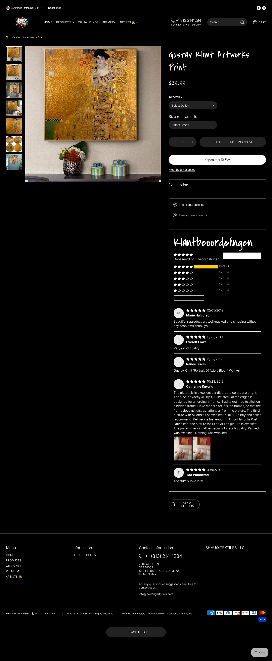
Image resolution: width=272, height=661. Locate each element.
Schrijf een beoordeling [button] (242, 256)
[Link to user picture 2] (201, 448)
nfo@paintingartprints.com (156, 594)
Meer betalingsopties (182, 169)
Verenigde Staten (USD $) (20, 613)
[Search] (242, 22)
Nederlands (54, 8)
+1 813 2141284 (188, 20)
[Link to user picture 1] (183, 448)
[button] (183, 266)
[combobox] (227, 22)
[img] (196, 310)
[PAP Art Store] (22, 22)
